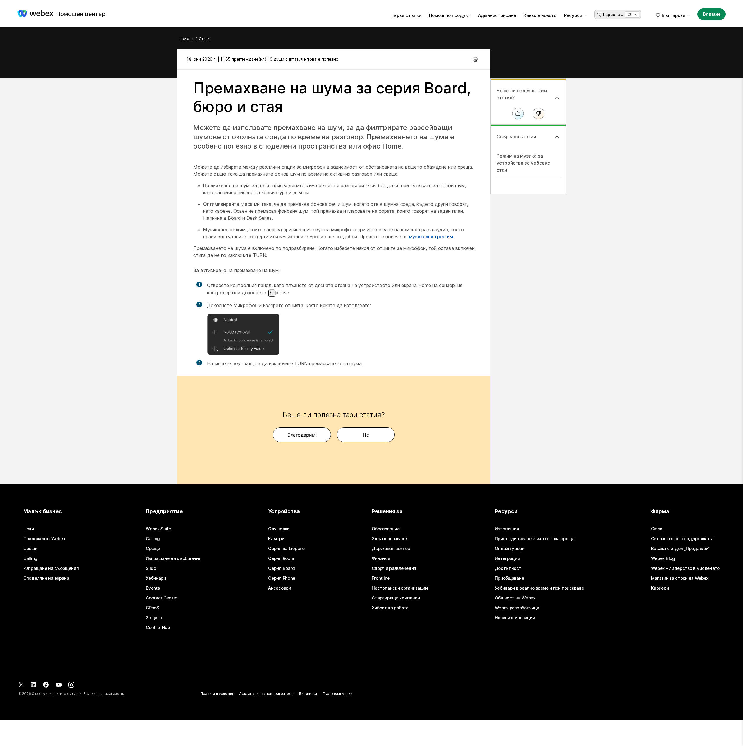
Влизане (711, 14)
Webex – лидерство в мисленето (685, 568)
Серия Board (281, 568)
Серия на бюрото (286, 549)
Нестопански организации (400, 588)
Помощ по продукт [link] (449, 15)
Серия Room (281, 558)
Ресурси (573, 15)
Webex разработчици (517, 608)
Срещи (30, 549)
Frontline (381, 578)
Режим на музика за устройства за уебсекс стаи (523, 163)
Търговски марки (338, 693)
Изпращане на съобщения (51, 568)
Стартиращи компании (396, 598)
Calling (30, 558)
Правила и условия (217, 693)
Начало (187, 39)
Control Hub (158, 628)
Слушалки (279, 529)
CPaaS (152, 608)
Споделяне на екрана (46, 578)
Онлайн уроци (510, 549)
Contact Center (161, 598)
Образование (386, 529)
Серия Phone (281, 578)
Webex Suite (158, 529)
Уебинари (156, 578)
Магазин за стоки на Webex (680, 578)
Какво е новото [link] (540, 15)
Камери (276, 539)
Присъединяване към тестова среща (534, 539)
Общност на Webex (515, 598)
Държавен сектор (391, 549)
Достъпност (508, 568)
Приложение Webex (44, 539)
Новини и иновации (515, 618)
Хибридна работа (390, 608)
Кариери (660, 588)
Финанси (381, 558)
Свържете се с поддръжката (682, 539)
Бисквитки (308, 693)
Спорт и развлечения (394, 568)
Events (153, 588)
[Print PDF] (475, 59)
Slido (151, 568)
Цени (28, 529)
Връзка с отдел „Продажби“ (680, 549)
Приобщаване (509, 578)
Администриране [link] (497, 15)
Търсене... (612, 14)
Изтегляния (507, 529)
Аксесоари (279, 588)
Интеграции (507, 558)
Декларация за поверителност (266, 693)
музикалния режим (431, 236)
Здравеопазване (389, 539)
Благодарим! (302, 435)
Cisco (657, 529)
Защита (154, 618)
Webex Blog (663, 558)
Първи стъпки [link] (405, 15)
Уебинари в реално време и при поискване (539, 588)
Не (366, 435)
